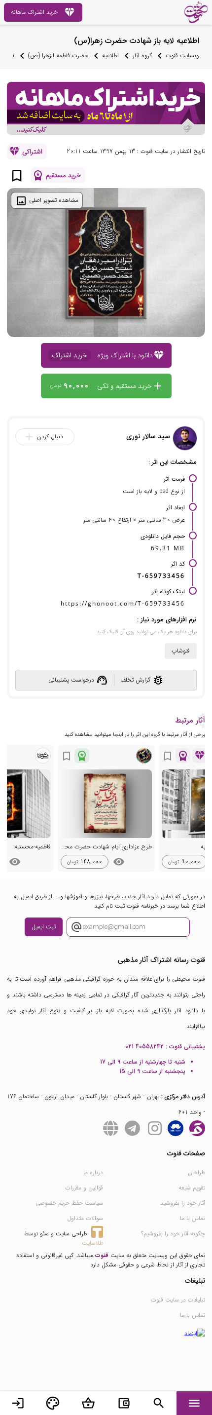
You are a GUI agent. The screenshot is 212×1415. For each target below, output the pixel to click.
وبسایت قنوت (182, 55)
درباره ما (93, 1172)
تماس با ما (192, 1218)
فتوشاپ (181, 650)
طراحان (196, 1172)
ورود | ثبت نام (18, 1403)
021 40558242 (144, 1046)
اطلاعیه (110, 55)
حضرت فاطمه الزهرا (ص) (58, 55)
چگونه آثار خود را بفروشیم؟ (173, 1233)
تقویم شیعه (191, 1187)
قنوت (101, 1255)
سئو (44, 1233)
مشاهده (119, 862)
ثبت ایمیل (44, 926)
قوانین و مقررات (84, 1187)
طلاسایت (92, 1243)
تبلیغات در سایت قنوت (178, 1299)
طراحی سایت (71, 1233)
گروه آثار (142, 55)
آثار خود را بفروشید (182, 1203)
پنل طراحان (53, 1403)
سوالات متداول (85, 1218)
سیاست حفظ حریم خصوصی (69, 1203)
